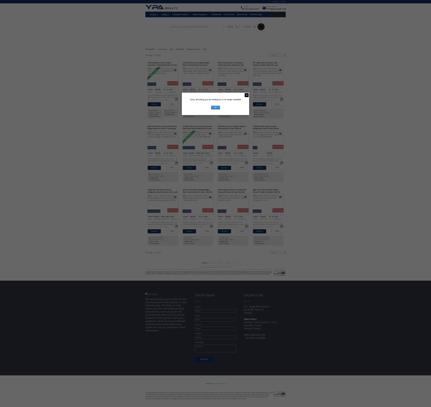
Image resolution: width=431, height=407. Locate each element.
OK (215, 107)
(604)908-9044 (223, 242)
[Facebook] (147, 338)
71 (229, 263)
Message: (200, 342)
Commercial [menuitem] (229, 14)
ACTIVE (255, 21)
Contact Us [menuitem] (276, 14)
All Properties (150, 49)
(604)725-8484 (258, 114)
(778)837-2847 (188, 242)
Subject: (199, 333)
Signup (275, 2)
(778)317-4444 (153, 114)
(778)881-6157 (258, 242)
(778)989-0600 (153, 178)
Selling (164, 14)
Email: (198, 315)
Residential (180, 49)
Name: (198, 307)
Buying (153, 14)
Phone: (198, 324)
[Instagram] (166, 338)
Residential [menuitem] (216, 14)
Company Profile (180, 14)
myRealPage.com (220, 383)
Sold (204, 49)
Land (171, 49)
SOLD (263, 21)
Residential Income (193, 49)
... (223, 263)
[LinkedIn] (160, 338)
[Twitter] (154, 338)
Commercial (162, 49)
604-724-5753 (223, 178)
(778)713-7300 (258, 178)
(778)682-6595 (169, 114)
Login (283, 2)
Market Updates (199, 14)
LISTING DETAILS (154, 104)
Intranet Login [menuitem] (256, 14)
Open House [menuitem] (242, 14)
